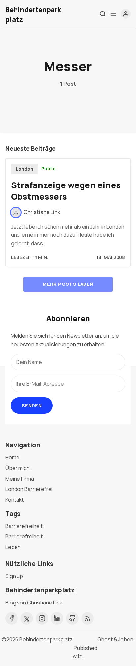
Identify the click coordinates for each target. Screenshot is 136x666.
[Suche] (103, 14)
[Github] (72, 618)
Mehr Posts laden (68, 284)
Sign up (14, 576)
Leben (13, 547)
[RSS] (87, 618)
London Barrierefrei (28, 489)
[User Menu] (126, 14)
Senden (32, 405)
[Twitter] (26, 618)
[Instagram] (42, 618)
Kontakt (14, 499)
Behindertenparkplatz (46, 639)
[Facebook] (11, 618)
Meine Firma (19, 478)
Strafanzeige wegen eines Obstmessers (66, 190)
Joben (125, 639)
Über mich (17, 468)
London (24, 169)
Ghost (105, 639)
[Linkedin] (57, 618)
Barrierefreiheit (24, 526)
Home (12, 457)
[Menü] (113, 14)
